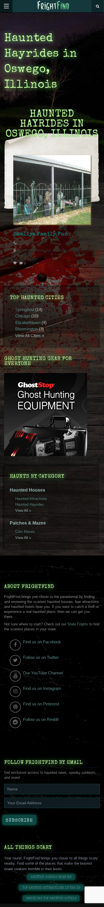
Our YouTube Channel (43, 672)
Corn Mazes (25, 532)
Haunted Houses (27, 490)
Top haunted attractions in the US (51, 888)
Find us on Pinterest (41, 704)
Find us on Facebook (42, 641)
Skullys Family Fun (40, 234)
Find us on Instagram (42, 688)
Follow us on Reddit (41, 719)
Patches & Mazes (28, 523)
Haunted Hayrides (29, 504)
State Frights (77, 624)
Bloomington (26, 329)
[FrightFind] (53, 6)
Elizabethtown (27, 322)
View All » (23, 510)
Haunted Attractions (31, 499)
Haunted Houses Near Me (51, 877)
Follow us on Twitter (41, 657)
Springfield (24, 309)
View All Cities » (29, 335)
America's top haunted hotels (51, 898)
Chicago (22, 316)
